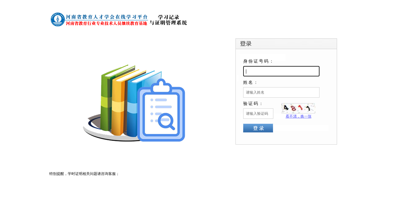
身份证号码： (259, 61)
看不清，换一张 (299, 116)
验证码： (253, 103)
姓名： (251, 82)
